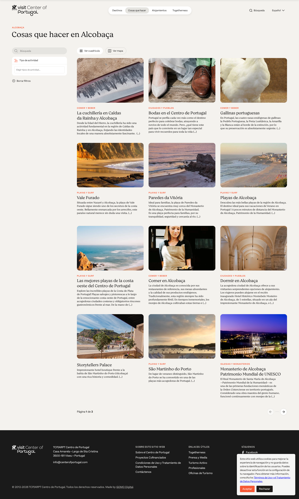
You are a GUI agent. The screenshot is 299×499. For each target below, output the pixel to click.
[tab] (90, 50)
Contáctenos (143, 472)
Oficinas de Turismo (201, 473)
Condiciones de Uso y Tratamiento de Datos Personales (158, 465)
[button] (278, 10)
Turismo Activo (198, 463)
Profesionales (197, 468)
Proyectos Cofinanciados (150, 457)
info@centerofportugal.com (70, 462)
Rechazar (264, 489)
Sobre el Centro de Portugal (152, 452)
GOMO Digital (124, 487)
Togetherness (197, 452)
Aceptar (247, 489)
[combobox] (39, 69)
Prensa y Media (198, 457)
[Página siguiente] (283, 411)
